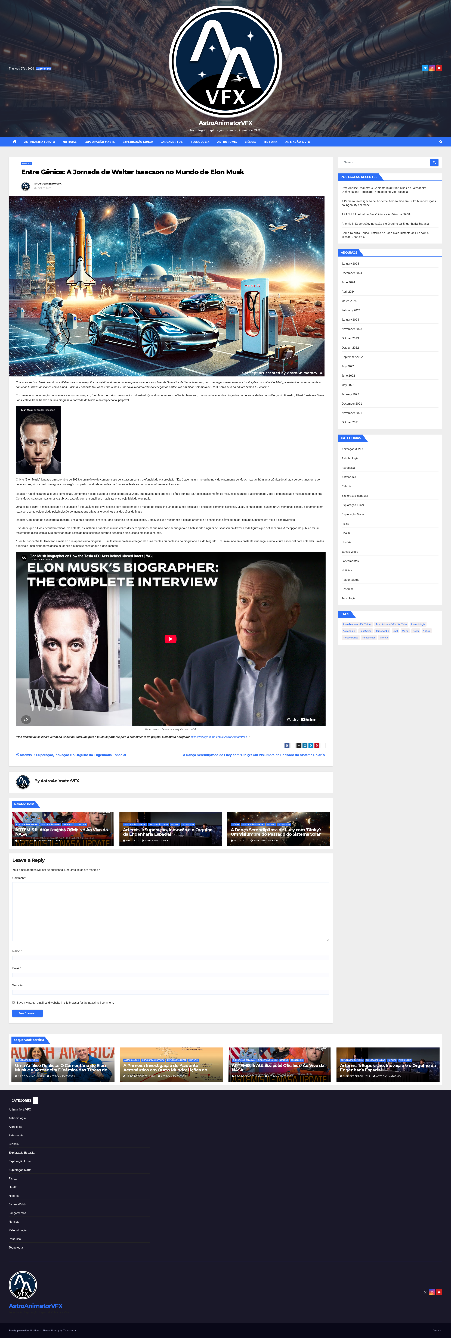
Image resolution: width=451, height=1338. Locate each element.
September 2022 (352, 356)
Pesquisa (348, 589)
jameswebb (382, 630)
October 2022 (350, 347)
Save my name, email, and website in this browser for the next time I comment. (65, 1002)
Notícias (70, 142)
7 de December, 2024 (248, 1076)
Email (16, 968)
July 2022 (348, 366)
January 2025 (350, 263)
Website (17, 985)
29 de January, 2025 (31, 1076)
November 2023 (352, 329)
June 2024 (348, 282)
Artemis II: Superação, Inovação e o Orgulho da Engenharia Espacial (72, 755)
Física (345, 523)
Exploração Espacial (27, 824)
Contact (437, 1330)
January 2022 (350, 394)
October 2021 (350, 422)
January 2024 (350, 319)
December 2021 (352, 403)
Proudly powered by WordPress (25, 1330)
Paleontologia (351, 579)
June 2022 (348, 375)
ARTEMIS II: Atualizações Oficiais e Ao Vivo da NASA (61, 832)
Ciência (250, 142)
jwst (395, 630)
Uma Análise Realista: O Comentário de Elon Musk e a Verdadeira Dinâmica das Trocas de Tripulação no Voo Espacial (61, 1070)
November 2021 (352, 412)
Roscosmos (368, 637)
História (271, 142)
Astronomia (227, 142)
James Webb (350, 551)
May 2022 (348, 384)
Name (17, 951)
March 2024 (349, 301)
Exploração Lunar (138, 142)
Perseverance (350, 637)
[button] (440, 141)
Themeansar (69, 1330)
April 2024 (348, 291)
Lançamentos (172, 142)
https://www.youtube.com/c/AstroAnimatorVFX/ (219, 736)
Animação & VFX (297, 142)
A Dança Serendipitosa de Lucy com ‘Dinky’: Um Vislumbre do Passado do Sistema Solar (252, 755)
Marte (405, 630)
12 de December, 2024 (141, 1076)
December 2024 (352, 273)
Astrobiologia (350, 458)
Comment (19, 878)
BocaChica (366, 630)
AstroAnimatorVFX (225, 123)
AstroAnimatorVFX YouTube (391, 624)
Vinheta (383, 637)
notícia (427, 630)
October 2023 (350, 338)
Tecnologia (199, 142)
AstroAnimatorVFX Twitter (357, 624)
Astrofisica (348, 467)
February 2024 (351, 310)
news (416, 630)
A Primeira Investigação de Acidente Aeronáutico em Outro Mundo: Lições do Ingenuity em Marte (165, 1070)
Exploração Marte (100, 142)
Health (346, 533)
